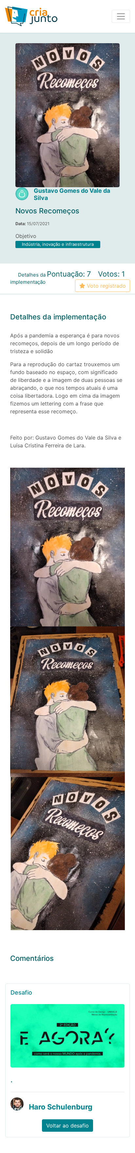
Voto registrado (105, 285)
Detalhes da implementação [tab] (28, 278)
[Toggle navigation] (121, 16)
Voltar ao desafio (67, 1125)
